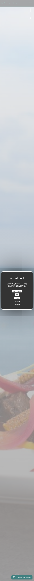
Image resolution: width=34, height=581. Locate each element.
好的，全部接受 (17, 291)
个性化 (17, 298)
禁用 (17, 294)
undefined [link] (17, 304)
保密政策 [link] (17, 301)
